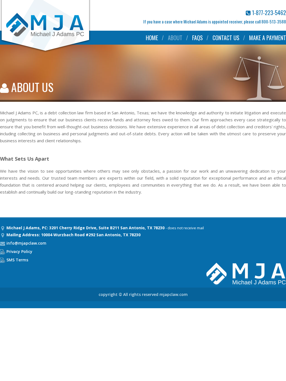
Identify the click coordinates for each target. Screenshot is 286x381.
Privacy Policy (19, 251)
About (175, 37)
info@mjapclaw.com (26, 243)
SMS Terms (17, 259)
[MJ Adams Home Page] (45, 51)
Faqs (197, 37)
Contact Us (226, 37)
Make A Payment (267, 37)
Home (152, 37)
